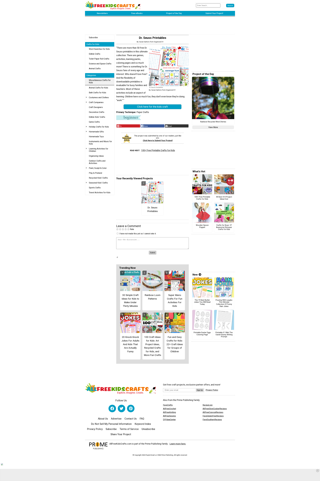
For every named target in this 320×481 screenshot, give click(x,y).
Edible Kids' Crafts (97, 117)
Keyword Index (143, 423)
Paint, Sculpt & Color (98, 168)
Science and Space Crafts (100, 63)
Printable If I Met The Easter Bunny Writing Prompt (224, 335)
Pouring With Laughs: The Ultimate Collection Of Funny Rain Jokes (224, 303)
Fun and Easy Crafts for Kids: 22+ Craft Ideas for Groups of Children (174, 344)
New (195, 274)
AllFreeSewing (169, 416)
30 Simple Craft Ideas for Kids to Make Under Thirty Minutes (130, 300)
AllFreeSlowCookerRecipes (215, 408)
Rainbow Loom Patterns (152, 297)
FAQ (142, 418)
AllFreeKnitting (169, 412)
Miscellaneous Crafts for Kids (100, 81)
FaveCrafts (168, 405)
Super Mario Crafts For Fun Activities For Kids (174, 300)
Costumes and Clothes (99, 97)
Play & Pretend (95, 173)
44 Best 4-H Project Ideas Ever (224, 198)
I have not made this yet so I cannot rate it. (137, 233)
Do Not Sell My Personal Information (111, 423)
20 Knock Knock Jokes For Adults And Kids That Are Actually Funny (130, 344)
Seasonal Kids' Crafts (98, 183)
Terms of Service (129, 429)
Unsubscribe (148, 429)
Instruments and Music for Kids (100, 142)
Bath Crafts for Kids (97, 92)
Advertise (116, 418)
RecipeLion (207, 405)
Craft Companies (96, 102)
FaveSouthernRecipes (212, 419)
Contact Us (130, 418)
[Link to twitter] (121, 408)
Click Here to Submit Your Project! (158, 141)
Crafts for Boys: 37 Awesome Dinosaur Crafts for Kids (224, 227)
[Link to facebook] (112, 408)
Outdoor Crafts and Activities (97, 162)
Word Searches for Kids (99, 49)
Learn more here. (178, 444)
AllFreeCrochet (169, 408)
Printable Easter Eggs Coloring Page (202, 334)
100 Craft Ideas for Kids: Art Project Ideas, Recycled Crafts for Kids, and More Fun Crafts (152, 346)
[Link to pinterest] (130, 408)
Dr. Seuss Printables (152, 209)
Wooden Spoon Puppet (202, 226)
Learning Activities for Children (98, 150)
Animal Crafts (95, 68)
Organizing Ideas (96, 156)
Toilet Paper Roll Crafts (99, 59)
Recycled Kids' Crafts (98, 178)
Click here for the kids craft (152, 106)
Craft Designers (96, 107)
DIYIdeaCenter (169, 419)
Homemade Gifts (96, 131)
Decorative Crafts (96, 112)
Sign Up (200, 390)
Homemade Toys (96, 136)
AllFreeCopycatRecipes (213, 412)
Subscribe (93, 37)
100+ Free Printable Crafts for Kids (158, 150)
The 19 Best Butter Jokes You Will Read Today (202, 302)
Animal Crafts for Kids (98, 88)
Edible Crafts (94, 54)
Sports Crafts (95, 187)
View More (213, 127)
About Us (103, 418)
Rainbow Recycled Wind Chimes (213, 122)
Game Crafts (94, 122)
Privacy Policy (95, 429)
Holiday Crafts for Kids (99, 127)
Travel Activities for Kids (99, 192)
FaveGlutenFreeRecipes (213, 416)
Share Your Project (120, 434)
